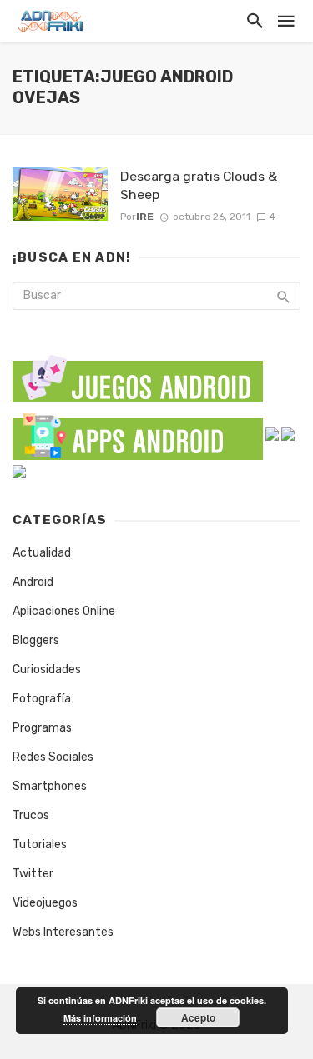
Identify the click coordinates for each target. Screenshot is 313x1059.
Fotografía (42, 699)
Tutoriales (40, 844)
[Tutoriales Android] (288, 434)
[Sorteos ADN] (19, 470)
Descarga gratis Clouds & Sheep (198, 185)
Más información (100, 1018)
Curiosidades (47, 669)
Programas (42, 728)
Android (33, 582)
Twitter (33, 874)
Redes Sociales (53, 757)
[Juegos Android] (138, 374)
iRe (145, 216)
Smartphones (50, 786)
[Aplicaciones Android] (138, 434)
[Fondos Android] (272, 434)
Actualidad (42, 553)
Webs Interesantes (63, 932)
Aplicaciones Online (64, 611)
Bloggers (36, 640)
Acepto (198, 1017)
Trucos (31, 815)
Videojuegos (45, 903)
